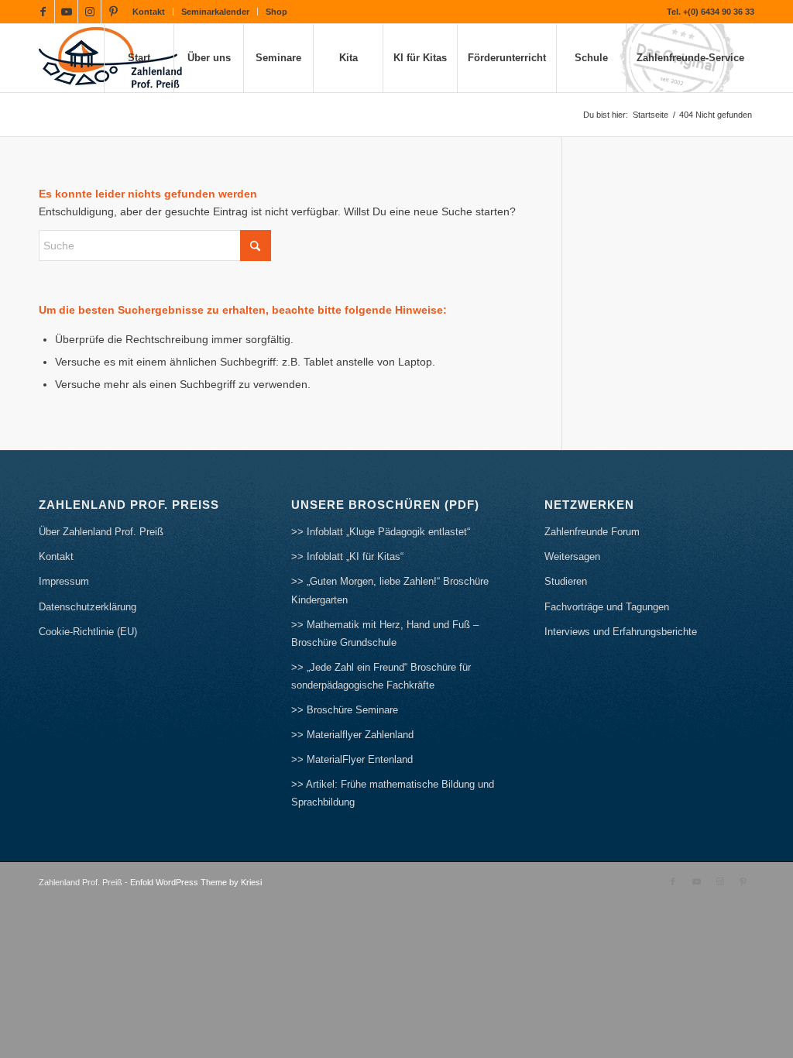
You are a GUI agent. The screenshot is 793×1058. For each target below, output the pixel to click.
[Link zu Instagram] (89, 11)
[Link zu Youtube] (66, 11)
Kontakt (148, 11)
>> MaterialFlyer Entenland (352, 759)
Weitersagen (572, 556)
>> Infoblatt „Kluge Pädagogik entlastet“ (380, 532)
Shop (276, 11)
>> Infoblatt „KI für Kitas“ (347, 556)
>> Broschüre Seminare (344, 710)
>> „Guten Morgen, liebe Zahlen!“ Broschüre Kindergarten (390, 590)
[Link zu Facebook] (43, 11)
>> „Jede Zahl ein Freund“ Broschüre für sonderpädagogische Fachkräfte (381, 676)
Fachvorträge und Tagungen (606, 607)
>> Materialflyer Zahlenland (352, 734)
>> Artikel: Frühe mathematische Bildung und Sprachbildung (392, 793)
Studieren (565, 581)
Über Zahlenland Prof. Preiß (101, 532)
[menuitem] (149, 11)
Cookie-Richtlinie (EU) (88, 631)
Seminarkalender (215, 11)
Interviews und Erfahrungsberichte (620, 631)
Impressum (64, 581)
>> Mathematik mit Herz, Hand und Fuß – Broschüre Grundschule (385, 633)
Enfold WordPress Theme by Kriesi (196, 882)
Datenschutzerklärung (87, 607)
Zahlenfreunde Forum (592, 532)
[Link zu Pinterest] (113, 11)
